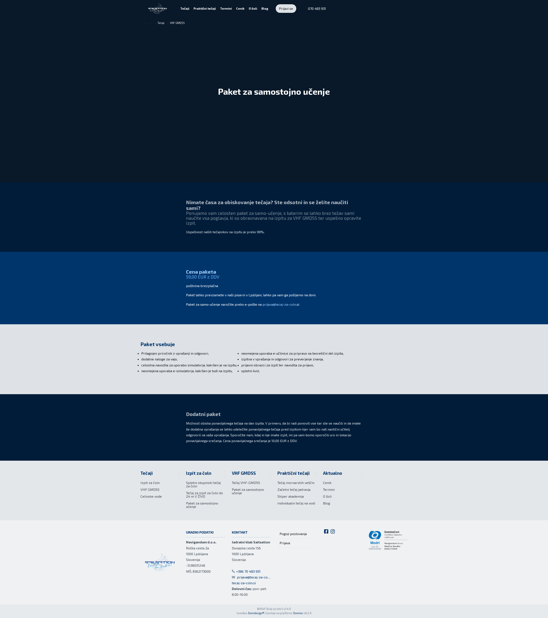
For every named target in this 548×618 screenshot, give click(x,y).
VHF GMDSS (149, 489)
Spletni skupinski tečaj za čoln (203, 484)
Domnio (298, 613)
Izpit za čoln (150, 483)
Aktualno (332, 473)
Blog (326, 503)
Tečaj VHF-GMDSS (246, 483)
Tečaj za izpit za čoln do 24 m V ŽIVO (204, 494)
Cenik (327, 483)
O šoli (327, 496)
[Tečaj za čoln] (157, 8)
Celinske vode (151, 496)
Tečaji (146, 473)
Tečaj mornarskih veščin (295, 483)
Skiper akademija (290, 496)
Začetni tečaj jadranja (293, 489)
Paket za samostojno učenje (202, 505)
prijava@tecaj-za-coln (279, 304)
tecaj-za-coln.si (244, 583)
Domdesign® (256, 613)
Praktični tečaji (293, 473)
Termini (329, 489)
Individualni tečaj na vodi (296, 503)
